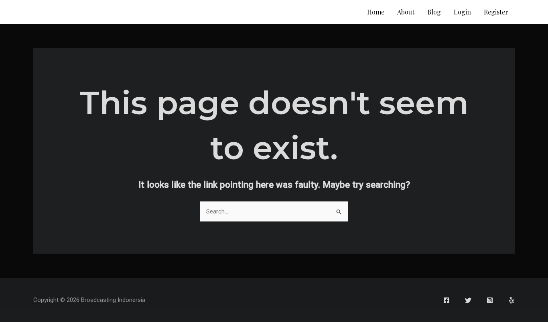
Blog (434, 12)
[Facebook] (446, 300)
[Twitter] (468, 300)
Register (496, 12)
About (405, 12)
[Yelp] (511, 300)
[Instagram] (490, 300)
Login (462, 12)
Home (375, 12)
